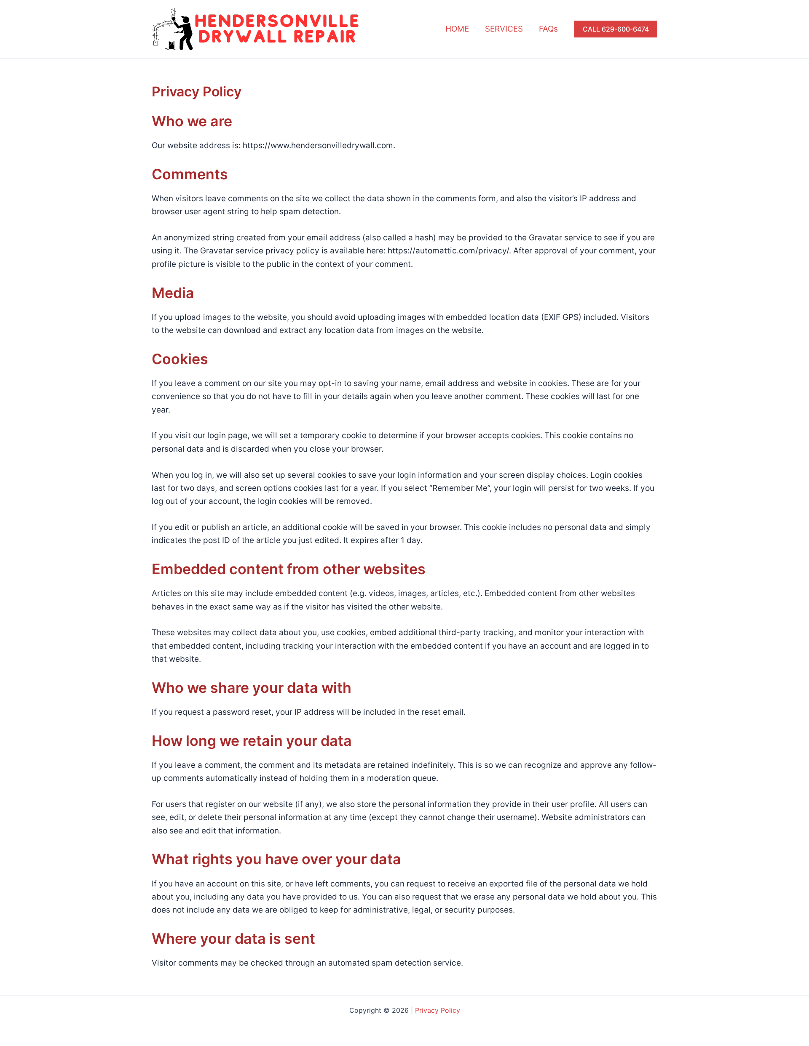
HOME (457, 29)
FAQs (548, 29)
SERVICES (504, 29)
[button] (615, 29)
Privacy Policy (437, 1010)
